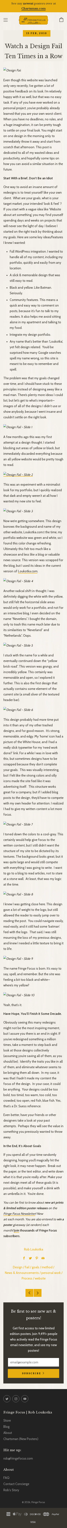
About (7, 1433)
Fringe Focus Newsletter (19, 1214)
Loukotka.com (27, 571)
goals (35, 1267)
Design (18, 1267)
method (47, 1267)
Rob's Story (11, 1490)
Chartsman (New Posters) (20, 1439)
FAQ (6, 1478)
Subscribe (31, 1373)
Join (16, 1230)
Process (27, 1278)
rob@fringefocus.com (18, 1458)
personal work (51, 1273)
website (40, 1278)
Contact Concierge (16, 1484)
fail (27, 1267)
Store (7, 1420)
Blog (6, 1426)
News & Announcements (22, 1273)
